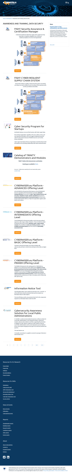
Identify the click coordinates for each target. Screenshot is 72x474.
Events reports (6, 435)
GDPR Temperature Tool (8, 389)
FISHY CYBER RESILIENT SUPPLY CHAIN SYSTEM (27, 79)
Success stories (6, 398)
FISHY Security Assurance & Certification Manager (29, 30)
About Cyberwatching (7, 444)
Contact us (5, 447)
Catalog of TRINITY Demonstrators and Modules (30, 156)
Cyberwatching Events (8, 413)
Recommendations (7, 372)
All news (51, 44)
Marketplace (9, 18)
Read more (18, 70)
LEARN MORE (17, 170)
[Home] (10, 3)
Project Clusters (6, 375)
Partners (5, 451)
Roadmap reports (6, 425)
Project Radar (6, 366)
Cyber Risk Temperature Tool (9, 396)
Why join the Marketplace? (8, 392)
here (36, 164)
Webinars (5, 370)
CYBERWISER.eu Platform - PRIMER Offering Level (29, 261)
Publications (5, 411)
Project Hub (5, 368)
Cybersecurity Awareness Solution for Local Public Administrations (28, 313)
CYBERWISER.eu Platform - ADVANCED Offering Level (29, 186)
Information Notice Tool (27, 288)
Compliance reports (7, 430)
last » (42, 345)
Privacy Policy (46, 470)
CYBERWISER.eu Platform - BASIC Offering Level (29, 241)
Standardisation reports (8, 423)
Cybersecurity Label (7, 387)
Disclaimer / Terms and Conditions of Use (59, 470)
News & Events (6, 408)
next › (37, 345)
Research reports (6, 428)
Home (4, 18)
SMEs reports (6, 432)
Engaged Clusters (7, 449)
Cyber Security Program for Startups (29, 127)
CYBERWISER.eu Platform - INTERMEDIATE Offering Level (29, 215)
